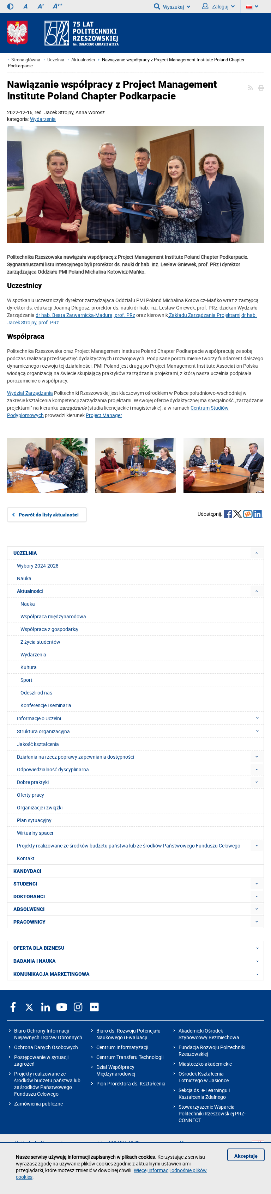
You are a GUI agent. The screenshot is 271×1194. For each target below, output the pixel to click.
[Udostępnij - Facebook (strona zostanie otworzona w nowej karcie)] (228, 515)
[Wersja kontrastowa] (10, 6)
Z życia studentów (40, 641)
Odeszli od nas (36, 692)
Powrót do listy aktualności (49, 515)
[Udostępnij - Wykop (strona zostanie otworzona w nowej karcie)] (248, 515)
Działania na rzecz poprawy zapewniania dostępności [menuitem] (75, 756)
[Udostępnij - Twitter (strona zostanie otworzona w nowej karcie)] (237, 515)
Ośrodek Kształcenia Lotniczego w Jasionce (204, 1077)
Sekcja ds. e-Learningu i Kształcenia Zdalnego (204, 1093)
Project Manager (104, 415)
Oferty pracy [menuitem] (30, 794)
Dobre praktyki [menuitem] (33, 782)
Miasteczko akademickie (205, 1063)
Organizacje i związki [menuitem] (39, 807)
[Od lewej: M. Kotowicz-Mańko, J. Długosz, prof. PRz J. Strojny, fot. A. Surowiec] (223, 476)
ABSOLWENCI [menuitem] (28, 909)
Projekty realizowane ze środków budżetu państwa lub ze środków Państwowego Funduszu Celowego (47, 1083)
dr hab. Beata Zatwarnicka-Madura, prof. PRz (85, 315)
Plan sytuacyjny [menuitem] (34, 820)
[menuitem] (257, 552)
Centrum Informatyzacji (122, 1047)
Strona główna (25, 60)
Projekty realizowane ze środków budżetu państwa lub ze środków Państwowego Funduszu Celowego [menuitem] (128, 845)
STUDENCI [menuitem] (25, 884)
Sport (26, 679)
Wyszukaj (173, 7)
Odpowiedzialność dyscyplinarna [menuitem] (53, 769)
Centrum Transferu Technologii (129, 1057)
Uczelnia (55, 60)
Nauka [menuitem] (24, 578)
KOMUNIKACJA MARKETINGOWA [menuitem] (51, 974)
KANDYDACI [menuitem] (27, 871)
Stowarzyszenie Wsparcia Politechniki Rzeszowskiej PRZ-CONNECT (212, 1113)
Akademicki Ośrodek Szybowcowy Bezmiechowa (209, 1034)
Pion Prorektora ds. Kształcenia (130, 1083)
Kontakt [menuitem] (26, 858)
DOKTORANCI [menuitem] (29, 896)
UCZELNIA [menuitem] (25, 553)
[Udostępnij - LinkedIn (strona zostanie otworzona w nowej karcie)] (258, 515)
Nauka (27, 603)
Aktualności (83, 60)
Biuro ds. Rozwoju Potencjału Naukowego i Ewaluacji (128, 1034)
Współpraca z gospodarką (49, 629)
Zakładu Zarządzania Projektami (204, 315)
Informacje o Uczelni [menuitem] (39, 718)
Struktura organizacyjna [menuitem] (43, 731)
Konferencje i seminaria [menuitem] (45, 705)
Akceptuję (246, 1156)
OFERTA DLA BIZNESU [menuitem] (38, 948)
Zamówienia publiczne (38, 1103)
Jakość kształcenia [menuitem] (38, 744)
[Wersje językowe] (252, 6)
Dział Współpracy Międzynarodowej (115, 1070)
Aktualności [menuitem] (30, 591)
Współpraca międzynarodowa (53, 616)
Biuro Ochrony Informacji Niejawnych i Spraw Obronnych (48, 1034)
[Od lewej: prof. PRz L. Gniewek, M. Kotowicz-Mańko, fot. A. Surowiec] (47, 476)
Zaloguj (219, 6)
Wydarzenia (43, 119)
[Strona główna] (63, 32)
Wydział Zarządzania (30, 393)
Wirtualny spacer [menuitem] (35, 832)
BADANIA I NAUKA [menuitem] (34, 961)
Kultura (28, 667)
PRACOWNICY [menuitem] (29, 922)
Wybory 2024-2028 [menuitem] (38, 565)
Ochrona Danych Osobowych (46, 1047)
